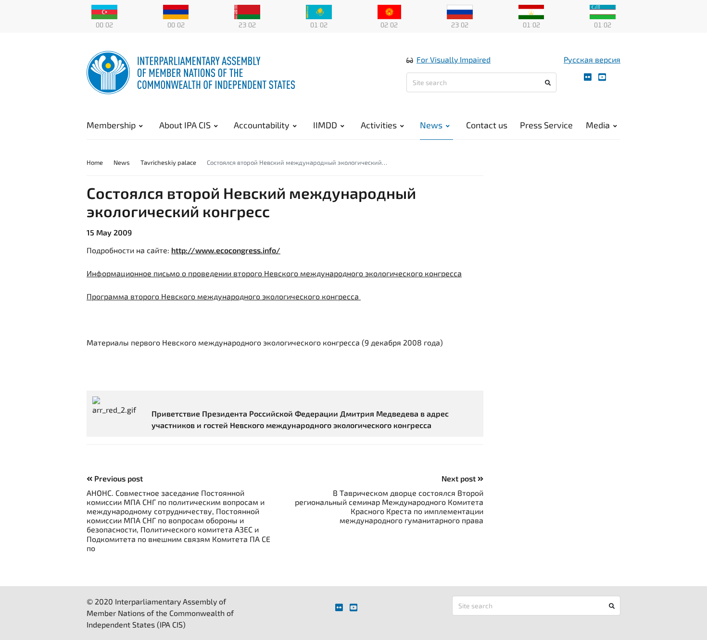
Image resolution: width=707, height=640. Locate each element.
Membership (111, 125)
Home (95, 162)
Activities (379, 125)
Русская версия (592, 59)
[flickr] (588, 77)
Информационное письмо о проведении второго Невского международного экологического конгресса (274, 273)
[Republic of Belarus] (247, 11)
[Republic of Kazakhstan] (319, 11)
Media (598, 125)
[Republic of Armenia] (176, 11)
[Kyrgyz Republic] (389, 11)
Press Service (546, 125)
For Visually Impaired (454, 59)
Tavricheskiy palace (168, 162)
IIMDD (325, 125)
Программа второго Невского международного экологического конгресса (224, 296)
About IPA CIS (185, 125)
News (431, 125)
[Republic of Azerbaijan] (104, 11)
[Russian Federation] (460, 11)
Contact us (486, 125)
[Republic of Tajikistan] (531, 11)
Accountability (262, 125)
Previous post (117, 478)
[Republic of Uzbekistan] (603, 11)
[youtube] (602, 77)
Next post (460, 478)
